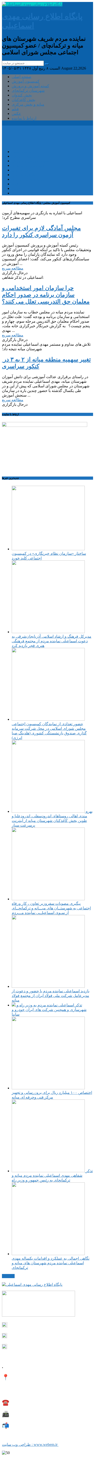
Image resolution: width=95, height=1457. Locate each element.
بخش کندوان (22, 95)
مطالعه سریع (12, 268)
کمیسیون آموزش (25, 81)
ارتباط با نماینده (24, 118)
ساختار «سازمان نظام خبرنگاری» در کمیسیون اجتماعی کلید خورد (49, 555)
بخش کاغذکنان (23, 100)
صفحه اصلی (21, 77)
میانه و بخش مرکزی (28, 104)
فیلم (15, 109)
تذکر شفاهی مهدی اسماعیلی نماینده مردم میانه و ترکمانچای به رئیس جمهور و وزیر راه (52, 1175)
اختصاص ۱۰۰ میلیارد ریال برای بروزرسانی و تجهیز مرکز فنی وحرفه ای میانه (52, 1095)
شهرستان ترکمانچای (28, 90)
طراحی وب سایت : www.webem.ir (30, 1444)
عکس (16, 113)
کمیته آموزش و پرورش (30, 86)
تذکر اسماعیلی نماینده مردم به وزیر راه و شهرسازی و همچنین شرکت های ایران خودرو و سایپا (49, 1009)
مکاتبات (8, 1276)
